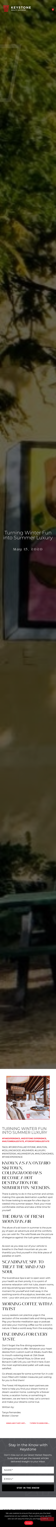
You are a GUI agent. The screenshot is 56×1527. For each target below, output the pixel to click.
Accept (29, 1523)
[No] (47, 1519)
